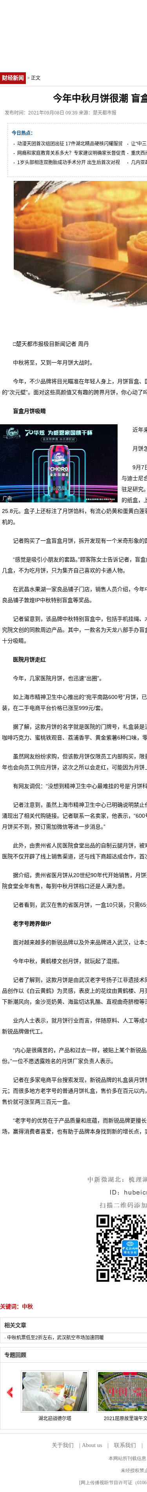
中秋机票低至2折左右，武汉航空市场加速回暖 (55, 1337)
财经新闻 (13, 78)
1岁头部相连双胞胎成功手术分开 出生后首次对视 (68, 162)
